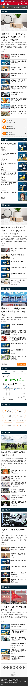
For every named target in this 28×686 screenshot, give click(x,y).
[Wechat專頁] (14, 667)
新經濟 (23, 7)
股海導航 (3, 198)
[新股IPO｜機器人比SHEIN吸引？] (14, 166)
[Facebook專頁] (4, 667)
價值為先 (3, 189)
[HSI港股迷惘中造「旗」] (14, 156)
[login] (18, 3)
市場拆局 (16, 7)
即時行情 (9, 7)
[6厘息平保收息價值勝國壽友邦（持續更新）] (14, 186)
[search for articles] (22, 3)
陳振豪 (3, 167)
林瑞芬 (3, 197)
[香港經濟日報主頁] (3, 3)
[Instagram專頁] (17, 667)
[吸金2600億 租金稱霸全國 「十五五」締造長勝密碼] (14, 146)
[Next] (27, 7)
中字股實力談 (4, 159)
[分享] (26, 52)
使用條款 (10, 682)
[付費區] (2, 1)
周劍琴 (3, 177)
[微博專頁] (11, 667)
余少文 (3, 157)
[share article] (17, 150)
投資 (8, 4)
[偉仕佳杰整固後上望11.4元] (14, 196)
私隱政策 (4, 682)
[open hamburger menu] (26, 3)
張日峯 (3, 148)
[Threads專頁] (20, 667)
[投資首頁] (3, 7)
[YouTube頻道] (7, 667)
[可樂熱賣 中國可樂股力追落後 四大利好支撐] (14, 176)
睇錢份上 (3, 149)
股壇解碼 (3, 169)
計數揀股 (3, 179)
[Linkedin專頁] (24, 667)
